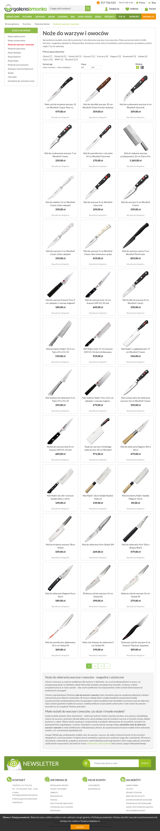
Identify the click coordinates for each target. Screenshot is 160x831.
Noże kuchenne (42, 24)
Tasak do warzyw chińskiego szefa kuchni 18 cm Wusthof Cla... (98, 449)
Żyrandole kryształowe (138, 803)
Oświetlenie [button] (12, 16)
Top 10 (121, 16)
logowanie (94, 785)
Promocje (148, 16)
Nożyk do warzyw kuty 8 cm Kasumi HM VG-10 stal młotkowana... (60, 449)
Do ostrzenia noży (135, 810)
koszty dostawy (58, 789)
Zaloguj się (114, 8)
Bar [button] (73, 16)
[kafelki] (137, 67)
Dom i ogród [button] (85, 16)
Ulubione (134, 8)
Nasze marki (132, 785)
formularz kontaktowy (25, 799)
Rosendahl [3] (129, 56)
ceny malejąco (64, 67)
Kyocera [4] (102, 56)
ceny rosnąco (49, 67)
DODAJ (145, 763)
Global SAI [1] (74, 56)
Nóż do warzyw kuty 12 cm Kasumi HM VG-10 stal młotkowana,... (98, 303)
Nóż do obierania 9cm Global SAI (98, 544)
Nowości (134, 16)
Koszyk (152, 8)
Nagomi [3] (115, 56)
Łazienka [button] (63, 16)
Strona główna (12, 24)
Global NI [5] (60, 56)
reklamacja (56, 796)
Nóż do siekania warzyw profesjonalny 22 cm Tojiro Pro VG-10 (135, 156)
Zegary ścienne (134, 792)
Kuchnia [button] (27, 16)
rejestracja (94, 789)
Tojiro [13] (48, 59)
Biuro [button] (98, 16)
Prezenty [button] (110, 16)
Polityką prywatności (102, 817)
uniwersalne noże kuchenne (99, 743)
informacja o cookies (61, 807)
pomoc (54, 800)
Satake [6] (142, 56)
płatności (55, 810)
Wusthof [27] (71, 59)
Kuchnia (27, 24)
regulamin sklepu (59, 785)
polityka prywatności (61, 803)
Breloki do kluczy (135, 796)
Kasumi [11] (89, 56)
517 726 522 (26, 785)
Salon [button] (51, 16)
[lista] (142, 67)
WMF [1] (59, 59)
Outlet (129, 789)
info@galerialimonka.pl (25, 795)
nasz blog (17, 802)
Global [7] (47, 56)
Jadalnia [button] (40, 16)
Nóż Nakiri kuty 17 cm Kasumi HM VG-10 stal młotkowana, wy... (98, 352)
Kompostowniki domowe (139, 800)
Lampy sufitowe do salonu (139, 807)
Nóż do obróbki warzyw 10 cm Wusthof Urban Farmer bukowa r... (97, 107)
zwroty (54, 792)
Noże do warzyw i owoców (66, 24)
